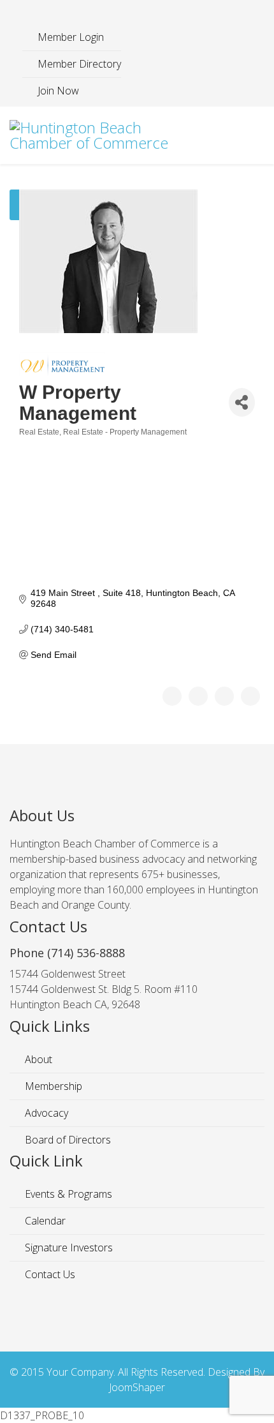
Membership (52, 1086)
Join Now (57, 91)
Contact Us (48, 1274)
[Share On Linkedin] (250, 696)
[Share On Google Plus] (224, 696)
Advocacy (45, 1113)
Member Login (69, 37)
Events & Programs (67, 1194)
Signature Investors (67, 1247)
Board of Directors (66, 1140)
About (37, 1059)
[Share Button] (242, 402)
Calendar (44, 1221)
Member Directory (78, 64)
